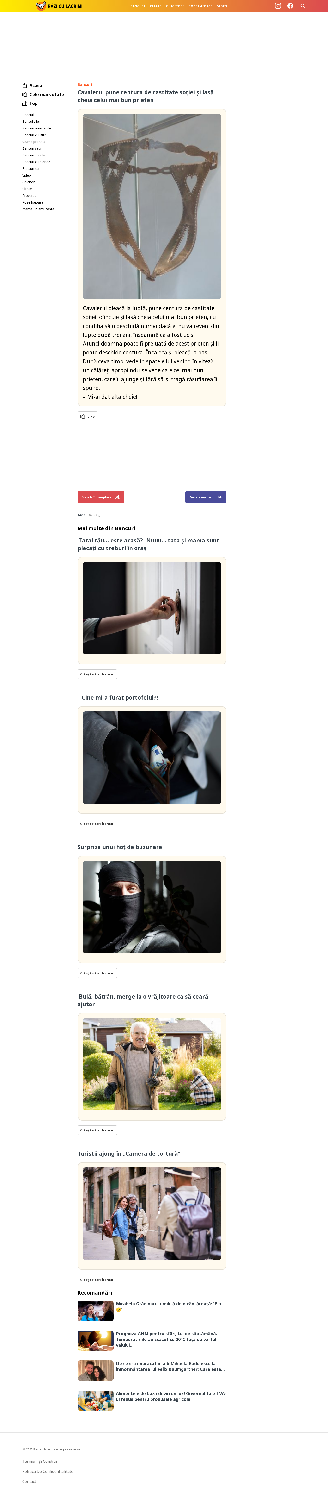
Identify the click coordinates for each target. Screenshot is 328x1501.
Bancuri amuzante (36, 128)
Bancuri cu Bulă (34, 135)
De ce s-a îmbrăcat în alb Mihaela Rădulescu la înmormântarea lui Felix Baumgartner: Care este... (170, 1366)
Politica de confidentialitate (47, 1471)
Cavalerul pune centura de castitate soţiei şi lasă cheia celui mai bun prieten (146, 96)
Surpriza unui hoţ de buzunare (120, 847)
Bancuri (137, 6)
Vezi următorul (202, 497)
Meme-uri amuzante (38, 209)
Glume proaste (34, 141)
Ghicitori (175, 6)
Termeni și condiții (39, 1461)
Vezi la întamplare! (97, 497)
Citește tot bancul (97, 674)
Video (222, 6)
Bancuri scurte (33, 155)
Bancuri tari (31, 168)
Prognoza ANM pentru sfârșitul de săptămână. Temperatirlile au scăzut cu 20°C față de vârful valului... (166, 1339)
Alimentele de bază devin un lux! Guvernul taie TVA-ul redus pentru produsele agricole (171, 1396)
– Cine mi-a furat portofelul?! (118, 697)
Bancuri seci (31, 148)
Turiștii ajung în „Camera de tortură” (129, 1153)
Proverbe (29, 195)
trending (94, 515)
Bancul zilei (31, 121)
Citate (155, 6)
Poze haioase (200, 6)
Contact (29, 1481)
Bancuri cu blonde (36, 162)
